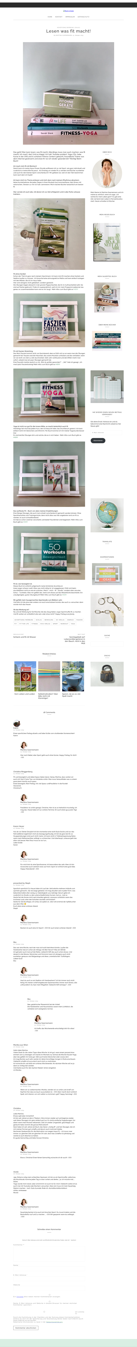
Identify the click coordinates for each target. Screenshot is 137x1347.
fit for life (24, 624)
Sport (55, 624)
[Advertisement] (108, 471)
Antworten (82, 728)
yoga (73, 624)
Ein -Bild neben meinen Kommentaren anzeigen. (37, 1296)
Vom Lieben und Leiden (24, 694)
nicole (16, 1172)
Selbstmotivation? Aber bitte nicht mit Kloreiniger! (48, 696)
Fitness (35, 624)
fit (15, 624)
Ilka (14, 942)
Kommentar (18, 1245)
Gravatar (20, 1296)
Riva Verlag (45, 624)
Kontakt (58, 17)
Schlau (77, 27)
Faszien (79, 620)
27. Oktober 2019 (25, 1209)
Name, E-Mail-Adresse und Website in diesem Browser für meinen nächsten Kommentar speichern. (45, 1304)
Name (16, 1265)
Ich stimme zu (79, 1312)
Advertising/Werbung (65, 27)
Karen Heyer (18, 826)
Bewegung (49, 620)
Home (50, 17)
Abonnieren (98, 441)
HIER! (76, 289)
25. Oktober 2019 (18, 730)
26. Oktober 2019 (18, 1047)
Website (16, 1285)
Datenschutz (83, 17)
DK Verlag (60, 620)
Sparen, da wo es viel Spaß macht (71, 695)
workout (64, 624)
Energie (70, 620)
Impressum (70, 17)
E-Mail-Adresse (20, 1275)
